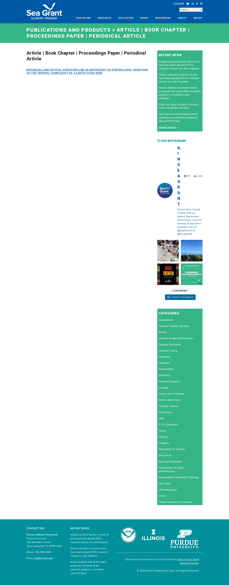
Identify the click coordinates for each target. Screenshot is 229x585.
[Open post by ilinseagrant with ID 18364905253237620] (168, 250)
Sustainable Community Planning (178, 477)
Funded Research (169, 381)
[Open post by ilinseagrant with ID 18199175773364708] (168, 274)
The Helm (165, 483)
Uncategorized (168, 490)
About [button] (182, 18)
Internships (165, 412)
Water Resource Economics (176, 502)
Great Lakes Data (169, 400)
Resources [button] (163, 18)
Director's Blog (168, 351)
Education (126, 18)
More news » (168, 128)
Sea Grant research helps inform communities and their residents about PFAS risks (178, 117)
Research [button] (104, 18)
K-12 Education (168, 424)
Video (162, 496)
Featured (164, 363)
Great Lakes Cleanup (171, 394)
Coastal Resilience (170, 344)
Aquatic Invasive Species (174, 326)
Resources (165, 455)
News (144, 18)
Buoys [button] (198, 18)
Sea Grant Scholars (170, 461)
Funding (163, 388)
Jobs (161, 418)
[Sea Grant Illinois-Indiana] (44, 10)
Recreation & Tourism (172, 449)
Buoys (162, 332)
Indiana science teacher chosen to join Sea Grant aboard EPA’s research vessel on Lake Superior (179, 65)
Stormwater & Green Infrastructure (171, 469)
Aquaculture (166, 320)
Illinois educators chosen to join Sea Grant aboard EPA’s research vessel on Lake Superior (179, 78)
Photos (163, 437)
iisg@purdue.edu (43, 558)
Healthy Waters (169, 406)
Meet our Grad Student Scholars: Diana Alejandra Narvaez (179, 106)
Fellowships (166, 369)
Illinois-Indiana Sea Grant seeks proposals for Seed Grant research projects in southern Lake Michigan (180, 93)
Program (164, 443)
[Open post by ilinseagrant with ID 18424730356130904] (192, 274)
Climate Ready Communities (176, 338)
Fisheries (164, 375)
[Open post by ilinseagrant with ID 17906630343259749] (192, 250)
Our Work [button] (83, 18)
